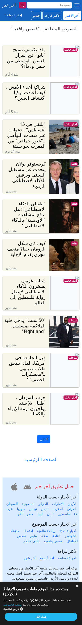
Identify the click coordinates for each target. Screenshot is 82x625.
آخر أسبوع (47, 558)
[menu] (77, 5)
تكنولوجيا (70, 536)
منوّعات (73, 320)
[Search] (22, 5)
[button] (26, 486)
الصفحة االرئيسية (41, 459)
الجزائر (43, 503)
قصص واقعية (53, 541)
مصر (29, 514)
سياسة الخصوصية (12, 604)
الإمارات (57, 503)
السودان (12, 503)
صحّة (44, 536)
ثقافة (74, 164)
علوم (33, 536)
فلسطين (64, 514)
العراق (71, 509)
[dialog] (41, 603)
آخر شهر (30, 558)
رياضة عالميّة (46, 531)
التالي (44, 439)
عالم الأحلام (31, 541)
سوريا (21, 509)
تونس (33, 509)
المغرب (58, 509)
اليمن (44, 509)
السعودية (28, 503)
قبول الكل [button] (41, 616)
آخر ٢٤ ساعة (67, 558)
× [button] (77, 586)
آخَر (19, 514)
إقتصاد (28, 531)
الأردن (72, 503)
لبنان (50, 514)
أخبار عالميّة (70, 50)
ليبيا (40, 514)
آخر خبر (9, 5)
